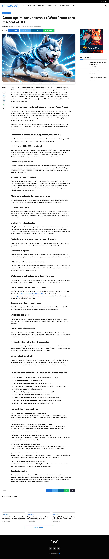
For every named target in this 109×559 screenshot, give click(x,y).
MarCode (6, 26)
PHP (73, 5)
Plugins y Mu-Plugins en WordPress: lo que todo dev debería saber (63, 517)
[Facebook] (4, 91)
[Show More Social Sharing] (56, 30)
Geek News (31, 5)
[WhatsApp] (4, 104)
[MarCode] (10, 5)
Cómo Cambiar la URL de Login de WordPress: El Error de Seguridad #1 (13, 517)
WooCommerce (52, 5)
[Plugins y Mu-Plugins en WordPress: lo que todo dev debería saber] (63, 506)
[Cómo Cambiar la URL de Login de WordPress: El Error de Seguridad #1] (13, 506)
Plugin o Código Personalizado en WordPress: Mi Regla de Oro (37, 517)
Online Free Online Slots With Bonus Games (97, 63)
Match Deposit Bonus (95, 71)
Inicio (24, 5)
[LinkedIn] (4, 100)
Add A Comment (39, 527)
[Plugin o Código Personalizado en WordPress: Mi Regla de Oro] (38, 506)
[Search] (106, 6)
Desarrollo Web (64, 5)
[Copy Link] (4, 108)
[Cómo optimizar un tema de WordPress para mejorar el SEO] (38, 57)
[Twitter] (4, 96)
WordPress (41, 5)
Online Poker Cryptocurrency (97, 77)
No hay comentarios (28, 26)
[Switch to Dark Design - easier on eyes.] (103, 5)
